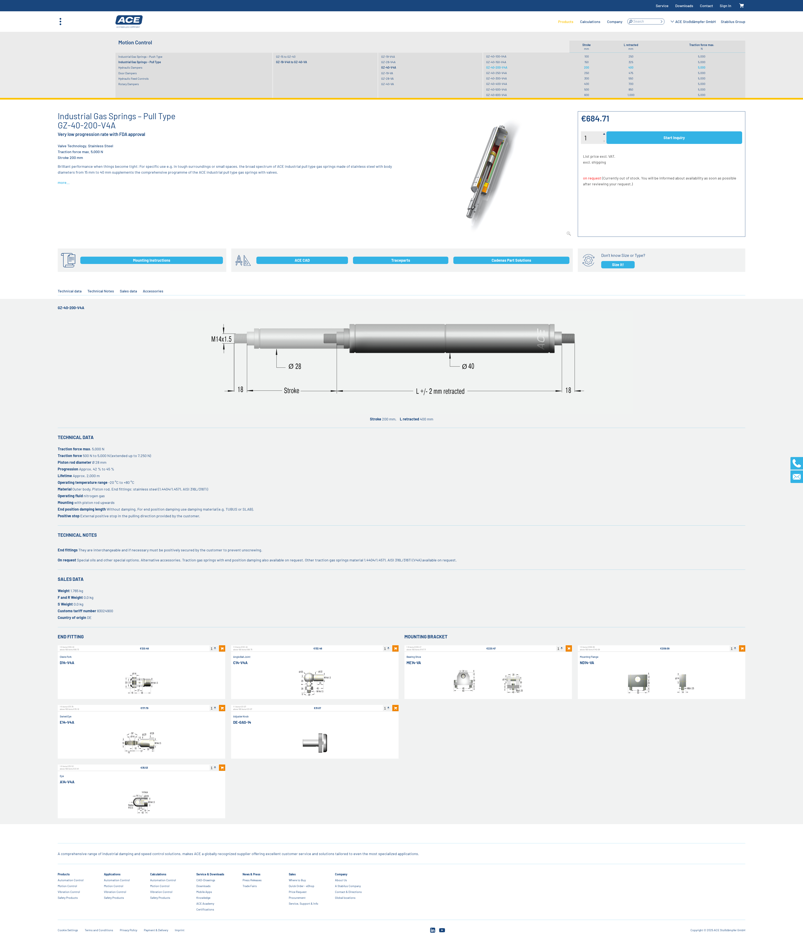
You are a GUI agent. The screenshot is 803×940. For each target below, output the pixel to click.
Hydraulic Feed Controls (133, 78)
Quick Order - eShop (301, 886)
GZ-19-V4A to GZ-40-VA (291, 62)
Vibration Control (69, 892)
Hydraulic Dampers (130, 67)
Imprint (179, 930)
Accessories (153, 291)
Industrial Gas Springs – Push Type (140, 56)
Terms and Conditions (99, 930)
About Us (341, 880)
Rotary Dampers (128, 84)
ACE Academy (205, 903)
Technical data (70, 291)
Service (662, 5)
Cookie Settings (68, 930)
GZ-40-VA (387, 84)
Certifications (205, 909)
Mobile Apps (204, 892)
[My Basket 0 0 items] (741, 5)
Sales (292, 874)
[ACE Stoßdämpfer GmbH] (129, 21)
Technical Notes (100, 291)
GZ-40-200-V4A (496, 67)
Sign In (725, 5)
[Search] (661, 21)
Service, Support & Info (303, 903)
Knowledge (203, 897)
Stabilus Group (733, 21)
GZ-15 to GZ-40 (285, 56)
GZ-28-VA (387, 78)
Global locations (345, 897)
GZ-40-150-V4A (496, 62)
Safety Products (68, 897)
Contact (706, 5)
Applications (112, 874)
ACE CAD (302, 260)
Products (64, 874)
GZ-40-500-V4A (496, 89)
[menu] (590, 21)
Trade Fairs (250, 886)
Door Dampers (127, 73)
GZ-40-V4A (388, 67)
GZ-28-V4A (388, 62)
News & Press (251, 874)
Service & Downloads (210, 874)
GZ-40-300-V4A (496, 78)
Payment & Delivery (156, 930)
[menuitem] (565, 21)
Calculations (158, 874)
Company (341, 874)
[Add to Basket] (222, 648)
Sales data (128, 291)
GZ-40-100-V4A (496, 56)
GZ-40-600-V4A (496, 95)
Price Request (298, 892)
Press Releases (252, 880)
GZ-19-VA (387, 73)
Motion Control (67, 886)
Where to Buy (297, 880)
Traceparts (400, 260)
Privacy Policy (128, 930)
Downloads (684, 5)
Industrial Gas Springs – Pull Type (139, 62)
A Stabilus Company (348, 886)
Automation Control (70, 880)
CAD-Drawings (205, 880)
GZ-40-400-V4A (496, 84)
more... (64, 182)
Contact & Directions (348, 892)
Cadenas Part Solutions (511, 260)
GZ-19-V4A (388, 56)
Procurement (297, 897)
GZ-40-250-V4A (496, 73)
